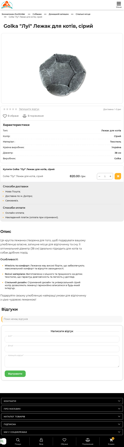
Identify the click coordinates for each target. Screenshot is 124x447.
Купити (118, 176)
